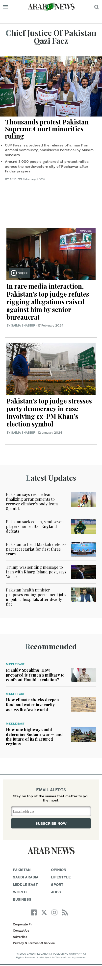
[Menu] (5, 7)
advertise (20, 937)
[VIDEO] (51, 253)
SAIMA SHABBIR (23, 325)
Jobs (56, 892)
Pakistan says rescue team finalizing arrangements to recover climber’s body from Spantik (32, 501)
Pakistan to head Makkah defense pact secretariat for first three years (36, 549)
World (20, 892)
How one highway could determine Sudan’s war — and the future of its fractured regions (34, 736)
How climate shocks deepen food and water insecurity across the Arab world (32, 704)
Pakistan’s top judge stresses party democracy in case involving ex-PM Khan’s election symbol (49, 412)
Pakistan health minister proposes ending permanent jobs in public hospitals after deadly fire (36, 597)
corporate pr (22, 924)
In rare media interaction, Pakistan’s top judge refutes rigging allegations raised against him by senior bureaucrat (47, 301)
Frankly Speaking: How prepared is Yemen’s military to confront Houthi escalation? (35, 674)
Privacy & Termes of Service (34, 943)
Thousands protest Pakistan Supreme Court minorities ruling (47, 129)
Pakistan (22, 870)
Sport (57, 884)
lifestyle (61, 877)
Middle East (15, 664)
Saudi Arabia (25, 877)
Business (22, 899)
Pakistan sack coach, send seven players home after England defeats (35, 526)
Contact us (21, 930)
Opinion (58, 870)
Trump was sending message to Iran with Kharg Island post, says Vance (36, 572)
